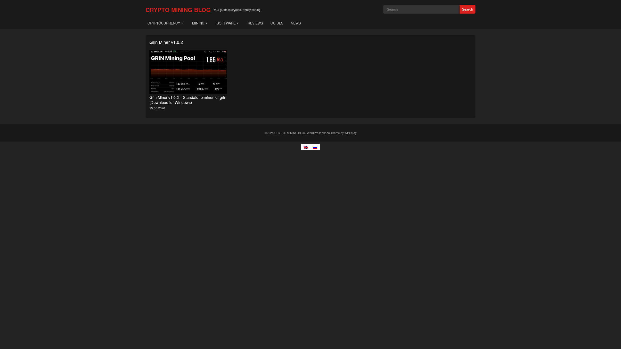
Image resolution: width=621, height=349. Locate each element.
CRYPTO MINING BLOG (178, 10)
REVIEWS (255, 23)
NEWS (296, 23)
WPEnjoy (350, 133)
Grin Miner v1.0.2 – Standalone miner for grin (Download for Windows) (187, 100)
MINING (198, 23)
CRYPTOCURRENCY (163, 23)
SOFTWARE (226, 23)
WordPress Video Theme (323, 133)
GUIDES (276, 23)
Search (467, 9)
